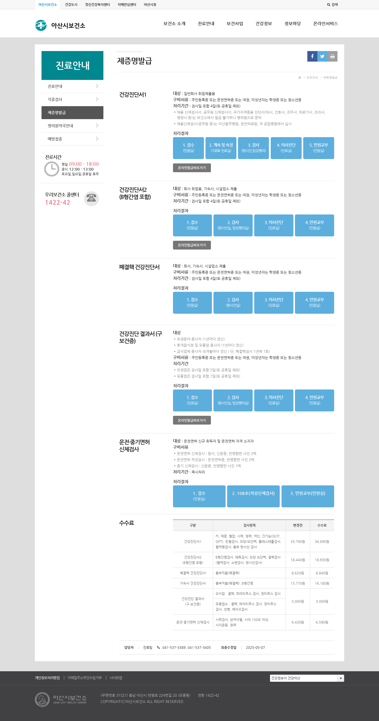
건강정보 (264, 29)
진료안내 (206, 29)
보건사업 (235, 29)
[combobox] (303, 678)
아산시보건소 (47, 4)
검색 (335, 4)
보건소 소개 (174, 29)
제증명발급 (57, 112)
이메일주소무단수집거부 (85, 678)
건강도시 (71, 4)
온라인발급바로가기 (192, 168)
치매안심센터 (127, 4)
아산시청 (150, 4)
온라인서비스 (325, 29)
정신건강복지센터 (97, 4)
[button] (340, 678)
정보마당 (292, 29)
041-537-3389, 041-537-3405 (186, 647)
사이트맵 (116, 678)
